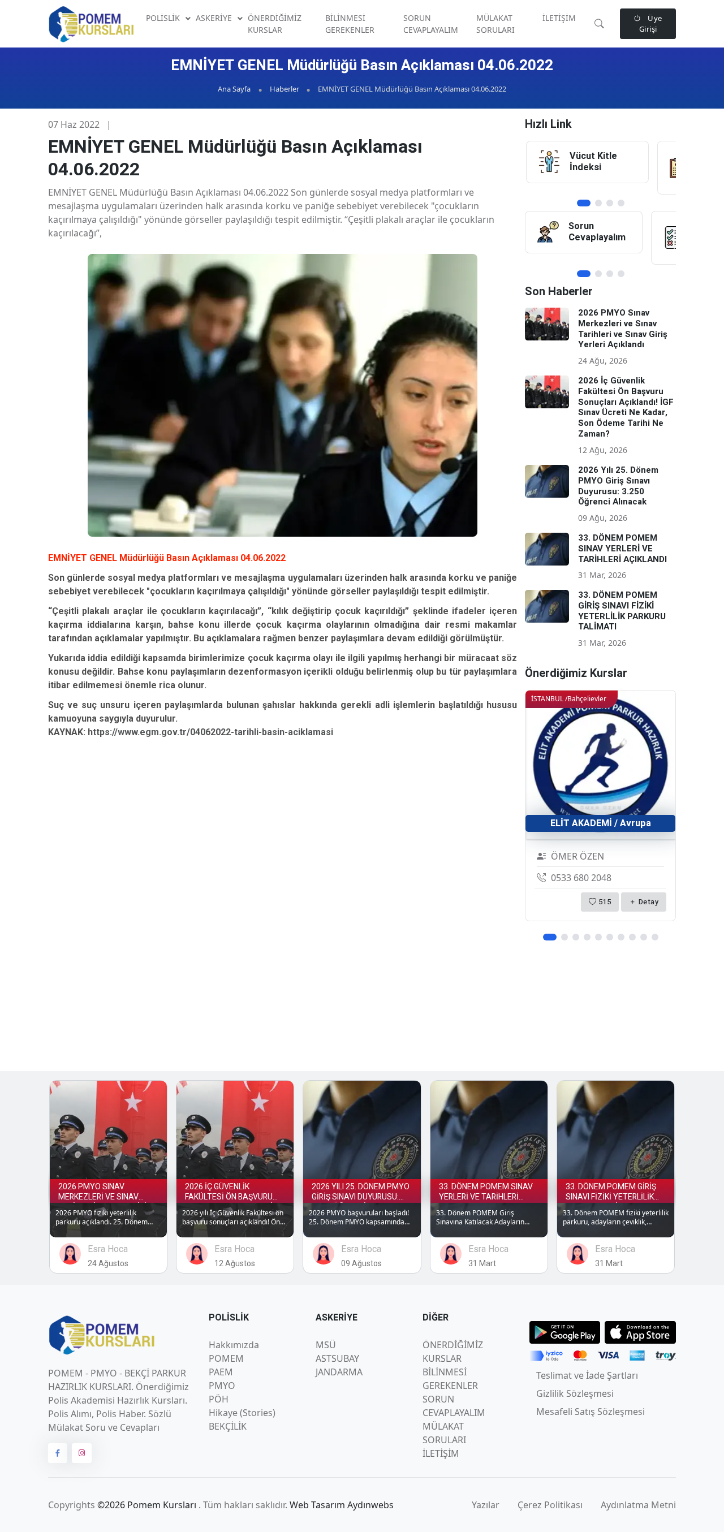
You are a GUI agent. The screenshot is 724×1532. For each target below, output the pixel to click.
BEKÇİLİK (228, 1426)
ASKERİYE (215, 17)
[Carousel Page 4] (621, 203)
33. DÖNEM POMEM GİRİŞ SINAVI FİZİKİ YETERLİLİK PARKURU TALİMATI (622, 611)
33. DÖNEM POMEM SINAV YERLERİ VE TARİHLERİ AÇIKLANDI (622, 549)
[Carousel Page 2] (598, 203)
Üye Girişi (650, 23)
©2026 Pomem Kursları (148, 1505)
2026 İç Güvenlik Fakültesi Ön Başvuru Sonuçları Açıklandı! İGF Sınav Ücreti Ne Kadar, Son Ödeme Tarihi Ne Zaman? (626, 407)
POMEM (226, 1358)
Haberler (284, 89)
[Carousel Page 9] (643, 937)
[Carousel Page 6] (609, 937)
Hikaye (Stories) (242, 1412)
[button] (599, 24)
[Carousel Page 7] (621, 937)
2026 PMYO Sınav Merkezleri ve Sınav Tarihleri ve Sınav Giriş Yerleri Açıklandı (622, 329)
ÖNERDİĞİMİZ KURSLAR (274, 23)
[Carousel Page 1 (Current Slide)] (584, 203)
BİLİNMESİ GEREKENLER (349, 23)
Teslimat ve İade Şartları (587, 1375)
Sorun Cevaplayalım (597, 231)
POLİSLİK (164, 17)
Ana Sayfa (234, 89)
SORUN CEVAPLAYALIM (430, 23)
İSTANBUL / (568, 699)
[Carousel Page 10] (655, 937)
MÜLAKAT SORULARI (495, 23)
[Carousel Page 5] (598, 937)
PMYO (222, 1385)
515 (603, 901)
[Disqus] (282, 903)
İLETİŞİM (559, 17)
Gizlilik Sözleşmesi (575, 1393)
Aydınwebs (370, 1505)
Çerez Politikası (550, 1505)
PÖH (219, 1399)
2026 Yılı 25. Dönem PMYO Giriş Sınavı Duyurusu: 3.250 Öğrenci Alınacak (618, 486)
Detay (647, 901)
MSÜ (326, 1345)
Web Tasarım (318, 1505)
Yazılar (485, 1505)
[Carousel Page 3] (609, 203)
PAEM (221, 1372)
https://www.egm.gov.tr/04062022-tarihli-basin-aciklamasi (210, 732)
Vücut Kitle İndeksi (593, 161)
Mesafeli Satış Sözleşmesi (590, 1411)
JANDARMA (339, 1372)
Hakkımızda (234, 1345)
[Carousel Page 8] (632, 937)
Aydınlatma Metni (638, 1505)
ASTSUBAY (337, 1358)
